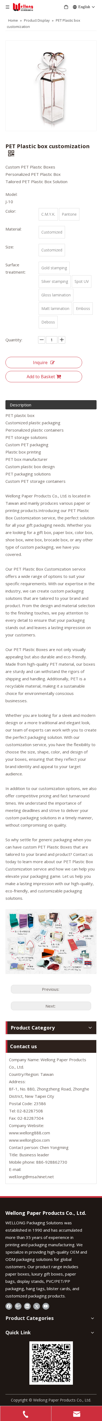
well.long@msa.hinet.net (31, 1176)
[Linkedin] (27, 1306)
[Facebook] (8, 1306)
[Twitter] (36, 1306)
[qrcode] (51, 1363)
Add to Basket (41, 377)
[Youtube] (45, 1306)
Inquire (40, 362)
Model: (11, 194)
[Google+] (18, 1306)
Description (20, 404)
